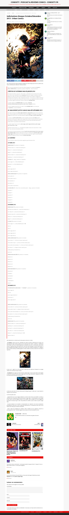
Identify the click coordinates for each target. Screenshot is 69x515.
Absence (51, 24)
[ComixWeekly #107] (25, 449)
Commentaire (9, 486)
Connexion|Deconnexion (10, 9)
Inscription (42, 9)
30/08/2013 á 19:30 (13, 461)
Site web (8, 500)
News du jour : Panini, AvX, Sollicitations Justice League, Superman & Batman (12, 452)
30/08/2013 (10, 21)
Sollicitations (21, 21)
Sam (14, 21)
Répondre (9, 467)
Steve (48, 12)
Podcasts (14, 7)
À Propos (47, 9)
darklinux (13, 460)
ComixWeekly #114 (36, 451)
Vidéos (49, 7)
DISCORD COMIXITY (25, 9)
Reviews (43, 7)
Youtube (18, 9)
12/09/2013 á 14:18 (13, 472)
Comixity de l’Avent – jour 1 (55, 12)
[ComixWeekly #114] (37, 449)
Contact (36, 9)
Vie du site (55, 7)
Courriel (8, 497)
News (37, 7)
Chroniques (31, 7)
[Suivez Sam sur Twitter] (15, 417)
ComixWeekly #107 (23, 450)
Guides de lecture (22, 7)
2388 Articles (24, 413)
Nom (8, 494)
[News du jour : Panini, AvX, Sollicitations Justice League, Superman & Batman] (12, 449)
